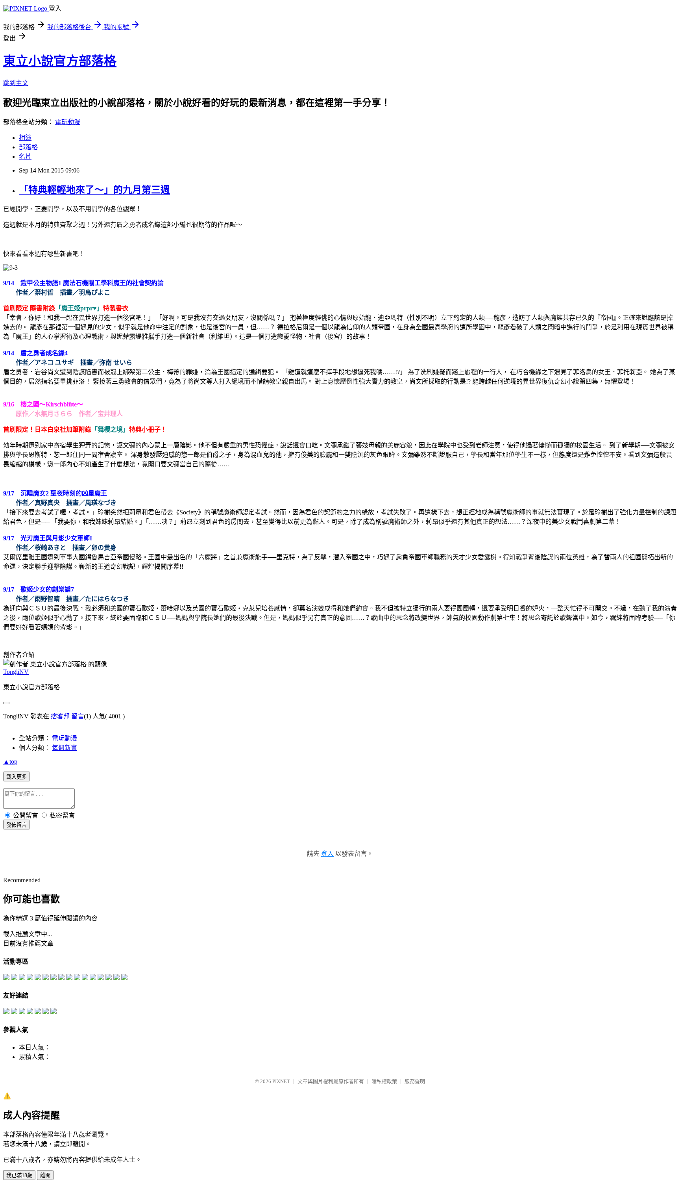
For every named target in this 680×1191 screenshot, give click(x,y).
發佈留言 (16, 825)
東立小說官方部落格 (59, 61)
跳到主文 (15, 83)
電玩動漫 (67, 122)
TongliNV (16, 671)
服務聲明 (415, 1081)
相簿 (25, 137)
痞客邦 (60, 716)
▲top (10, 761)
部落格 (28, 147)
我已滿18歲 (19, 1175)
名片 (25, 156)
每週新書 (64, 747)
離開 (45, 1175)
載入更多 (16, 777)
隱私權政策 (384, 1081)
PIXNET (281, 1081)
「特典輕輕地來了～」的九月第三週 (94, 190)
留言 (77, 716)
